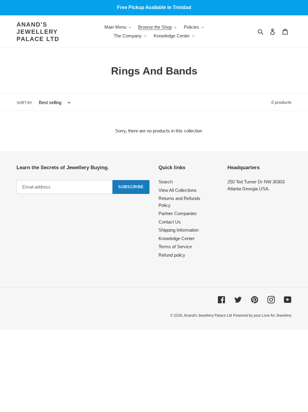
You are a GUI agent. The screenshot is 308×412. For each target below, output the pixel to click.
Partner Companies (178, 213)
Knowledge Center (177, 238)
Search (166, 181)
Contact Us (170, 221)
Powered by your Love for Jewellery (262, 315)
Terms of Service (175, 246)
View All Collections (178, 190)
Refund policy (172, 255)
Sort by (24, 103)
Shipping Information (179, 230)
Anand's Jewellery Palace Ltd (38, 31)
